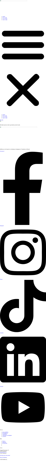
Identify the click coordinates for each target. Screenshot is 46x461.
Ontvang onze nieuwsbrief (5, 455)
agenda (3, 16)
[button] (23, 67)
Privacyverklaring (3, 457)
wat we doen (4, 18)
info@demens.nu (3, 452)
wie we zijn (4, 17)
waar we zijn (4, 19)
